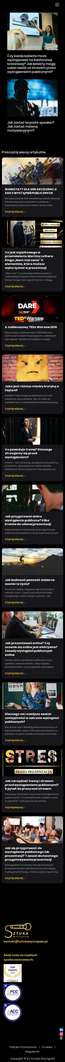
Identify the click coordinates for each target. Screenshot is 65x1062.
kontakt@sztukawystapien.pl (25, 941)
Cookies (47, 1047)
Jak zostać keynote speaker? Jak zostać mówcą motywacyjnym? (30, 126)
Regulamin (32, 1051)
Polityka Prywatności (23, 1047)
